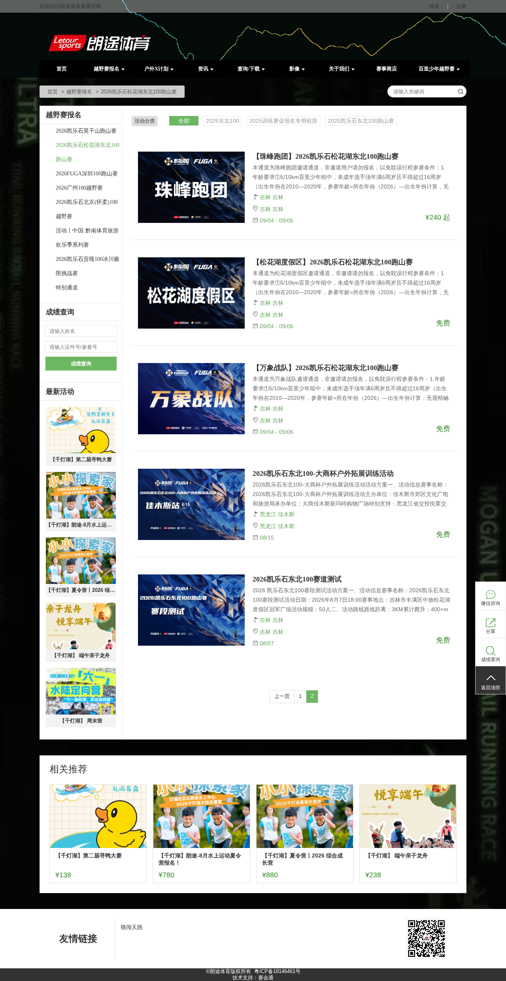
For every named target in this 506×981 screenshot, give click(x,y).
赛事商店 (386, 69)
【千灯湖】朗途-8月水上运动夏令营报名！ (81, 525)
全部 (183, 121)
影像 (294, 69)
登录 (434, 6)
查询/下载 (249, 69)
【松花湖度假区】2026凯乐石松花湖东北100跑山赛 (333, 262)
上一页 (282, 696)
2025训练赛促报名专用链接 (283, 121)
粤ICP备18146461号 (277, 971)
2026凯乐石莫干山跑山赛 (86, 131)
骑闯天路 (132, 927)
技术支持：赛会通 (253, 978)
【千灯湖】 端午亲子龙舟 (81, 655)
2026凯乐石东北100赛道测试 (297, 579)
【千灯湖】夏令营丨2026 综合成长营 (81, 590)
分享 (490, 631)
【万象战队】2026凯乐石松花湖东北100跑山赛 (325, 368)
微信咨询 (490, 603)
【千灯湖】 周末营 (81, 721)
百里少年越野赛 (437, 69)
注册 (461, 6)
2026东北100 (222, 121)
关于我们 (339, 69)
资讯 (203, 69)
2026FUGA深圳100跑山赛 (87, 174)
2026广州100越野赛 (79, 188)
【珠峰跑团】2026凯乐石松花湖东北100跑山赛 (325, 156)
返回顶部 (490, 687)
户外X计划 (156, 69)
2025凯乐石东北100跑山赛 (361, 121)
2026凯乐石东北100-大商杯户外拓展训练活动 (323, 473)
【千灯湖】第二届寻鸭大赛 (81, 459)
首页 (62, 69)
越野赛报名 (106, 69)
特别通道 (67, 288)
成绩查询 (81, 364)
